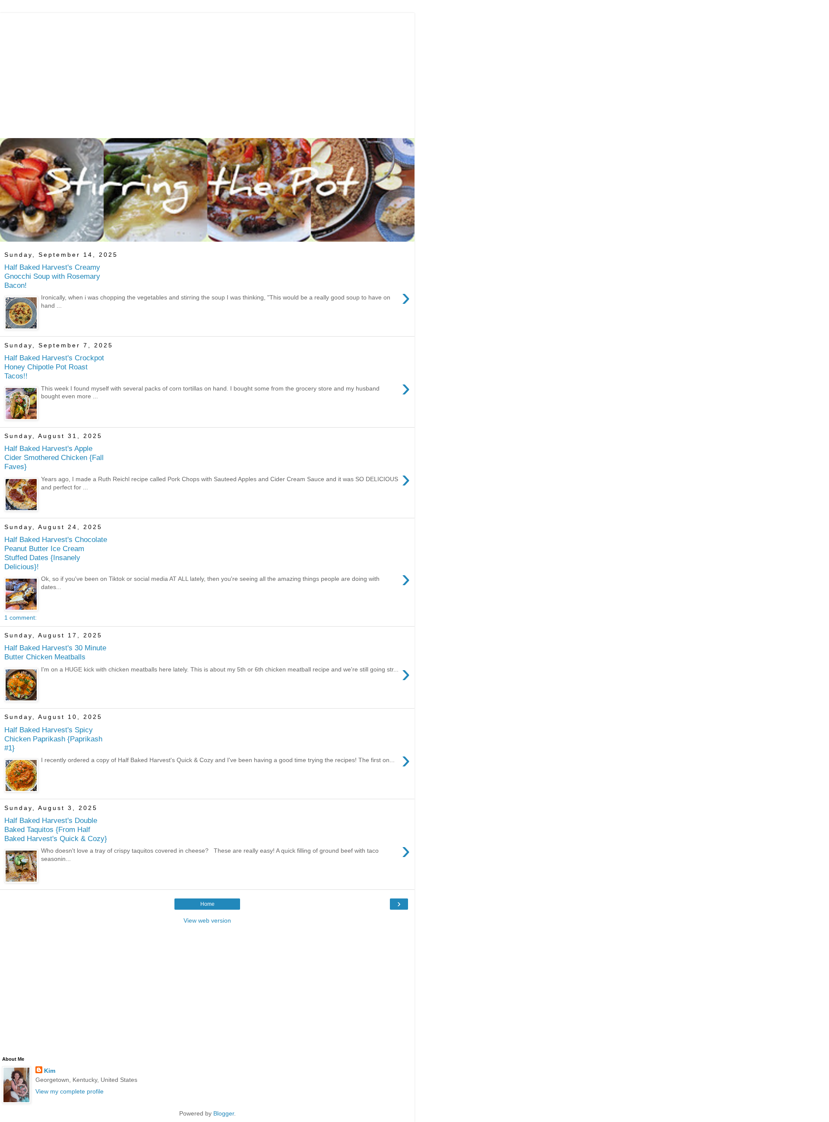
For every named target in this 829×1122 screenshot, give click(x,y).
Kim (49, 1070)
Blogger (223, 1113)
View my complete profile (69, 1091)
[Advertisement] (207, 73)
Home (207, 904)
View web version (207, 920)
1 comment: (20, 617)
